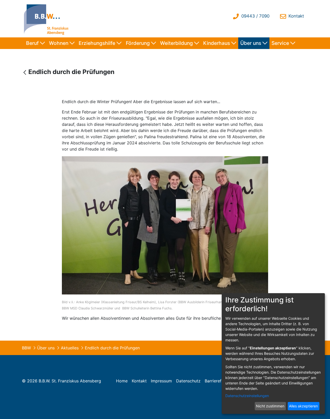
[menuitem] (35, 43)
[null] (25, 72)
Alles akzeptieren (303, 406)
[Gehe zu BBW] (47, 18)
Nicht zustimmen (270, 406)
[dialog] (273, 353)
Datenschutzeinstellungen (247, 395)
